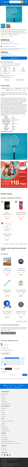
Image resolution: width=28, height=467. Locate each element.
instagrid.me (12, 46)
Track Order (10, 387)
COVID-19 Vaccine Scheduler (7, 421)
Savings (16, 4)
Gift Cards (3, 416)
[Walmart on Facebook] (2, 455)
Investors (3, 399)
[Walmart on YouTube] (7, 455)
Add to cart (14, 58)
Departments (5, 4)
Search (24, 374)
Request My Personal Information (8, 441)
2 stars (2, 362)
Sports (20, 90)
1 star (3, 364)
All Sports (24, 90)
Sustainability (4, 401)
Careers (3, 396)
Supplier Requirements (6, 403)
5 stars (2, 358)
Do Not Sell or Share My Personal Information (10, 443)
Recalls (2, 425)
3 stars (2, 361)
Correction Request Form (8, 333)
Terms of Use (4, 435)
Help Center (22, 385)
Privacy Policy (4, 437)
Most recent (8, 368)
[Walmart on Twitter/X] (5, 455)
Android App (4, 450)
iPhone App (3, 448)
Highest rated (17, 368)
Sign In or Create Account (10, 385)
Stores (2, 410)
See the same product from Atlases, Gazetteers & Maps (15, 243)
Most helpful (4, 371)
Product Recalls (4, 428)
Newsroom (3, 398)
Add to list (8, 79)
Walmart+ (3, 414)
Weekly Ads (19, 387)
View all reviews (5, 353)
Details (11, 77)
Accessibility (4, 427)
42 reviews (10, 36)
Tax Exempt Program (5, 430)
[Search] (22, 2)
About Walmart (4, 394)
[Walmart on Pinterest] (10, 455)
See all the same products (21, 321)
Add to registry (21, 79)
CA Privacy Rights (5, 439)
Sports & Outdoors (14, 90)
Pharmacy (3, 423)
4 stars (2, 359)
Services (11, 4)
